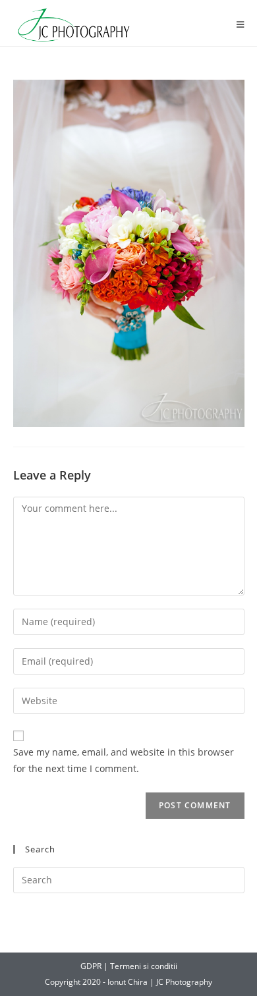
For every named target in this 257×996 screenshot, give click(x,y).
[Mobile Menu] (240, 25)
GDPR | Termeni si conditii (128, 966)
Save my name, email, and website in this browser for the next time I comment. (123, 760)
